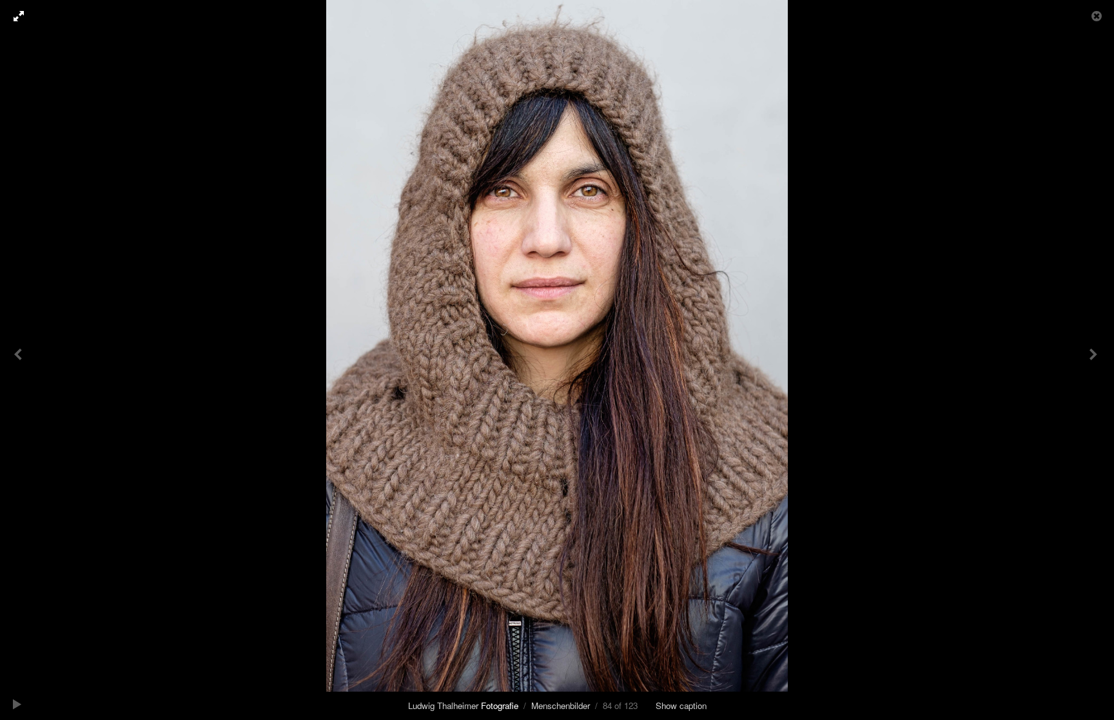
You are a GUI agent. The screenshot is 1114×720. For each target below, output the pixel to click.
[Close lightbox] (1098, 16)
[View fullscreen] (13, 16)
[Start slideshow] (17, 704)
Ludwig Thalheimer (463, 705)
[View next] (1094, 360)
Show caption (681, 705)
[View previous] (19, 360)
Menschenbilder (560, 705)
